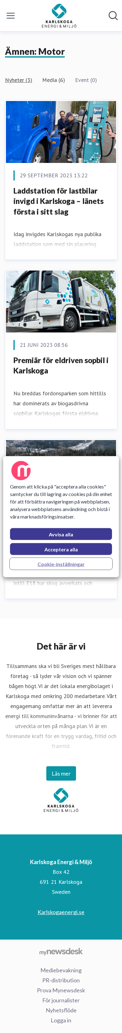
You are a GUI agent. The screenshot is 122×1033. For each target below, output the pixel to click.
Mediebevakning (61, 970)
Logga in (61, 1020)
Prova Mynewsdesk (61, 990)
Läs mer (61, 773)
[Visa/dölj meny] (11, 15)
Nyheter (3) (18, 80)
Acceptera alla (61, 549)
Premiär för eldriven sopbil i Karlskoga (61, 365)
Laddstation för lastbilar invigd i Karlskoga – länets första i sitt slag (58, 201)
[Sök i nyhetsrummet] (113, 16)
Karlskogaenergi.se (61, 912)
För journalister (61, 1000)
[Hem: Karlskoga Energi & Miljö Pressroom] (59, 16)
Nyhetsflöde (61, 1010)
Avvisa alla (61, 534)
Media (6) (53, 80)
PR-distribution (61, 980)
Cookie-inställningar (61, 564)
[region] (61, 516)
